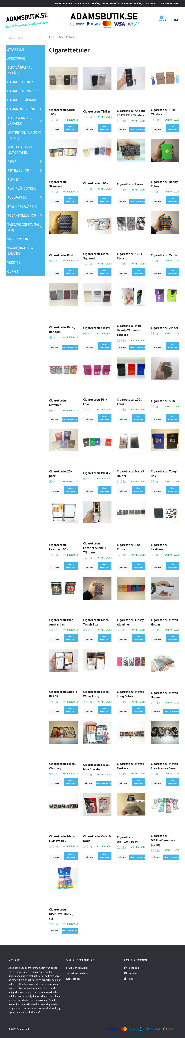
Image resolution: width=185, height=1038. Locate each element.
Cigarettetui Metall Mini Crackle (96, 767)
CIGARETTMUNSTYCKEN (25, 91)
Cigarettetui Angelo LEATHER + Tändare (131, 113)
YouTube (132, 973)
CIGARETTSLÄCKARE (22, 100)
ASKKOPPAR (16, 58)
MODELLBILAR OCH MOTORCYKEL (21, 150)
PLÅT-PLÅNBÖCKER (21, 188)
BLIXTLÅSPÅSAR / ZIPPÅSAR (19, 70)
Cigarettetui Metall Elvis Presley (62, 838)
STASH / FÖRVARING (22, 206)
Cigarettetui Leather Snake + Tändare (94, 547)
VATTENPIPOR (17, 239)
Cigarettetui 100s (95, 183)
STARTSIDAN (16, 49)
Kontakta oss (73, 978)
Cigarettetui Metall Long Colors (130, 694)
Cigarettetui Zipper (164, 328)
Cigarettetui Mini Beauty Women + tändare (129, 330)
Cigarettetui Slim (163, 401)
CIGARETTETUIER (20, 82)
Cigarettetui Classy (96, 328)
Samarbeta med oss (77, 973)
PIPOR (11, 161)
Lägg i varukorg (70, 128)
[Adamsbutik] (28, 20)
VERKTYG (14, 262)
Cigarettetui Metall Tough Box (96, 622)
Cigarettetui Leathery (159, 547)
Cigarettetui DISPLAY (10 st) (128, 839)
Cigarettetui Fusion (62, 255)
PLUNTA (13, 179)
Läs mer (56, 129)
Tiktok (130, 978)
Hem (51, 37)
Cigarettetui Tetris (164, 255)
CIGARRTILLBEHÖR (21, 109)
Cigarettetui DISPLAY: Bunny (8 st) (61, 913)
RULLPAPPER (17, 197)
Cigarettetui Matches (57, 402)
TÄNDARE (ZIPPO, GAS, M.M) (23, 227)
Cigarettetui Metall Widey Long (96, 694)
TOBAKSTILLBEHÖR (21, 215)
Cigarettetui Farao (130, 184)
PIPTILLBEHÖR (18, 170)
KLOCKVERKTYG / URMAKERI (20, 121)
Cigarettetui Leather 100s (58, 547)
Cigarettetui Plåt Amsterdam (61, 622)
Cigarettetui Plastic (97, 473)
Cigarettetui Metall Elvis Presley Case (164, 766)
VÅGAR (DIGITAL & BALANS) (20, 250)
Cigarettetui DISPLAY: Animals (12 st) (163, 840)
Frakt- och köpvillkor (77, 967)
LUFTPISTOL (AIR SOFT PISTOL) (24, 135)
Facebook (133, 967)
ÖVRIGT (12, 271)
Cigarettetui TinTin (96, 111)
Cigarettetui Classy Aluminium (130, 622)
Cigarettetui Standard (57, 184)
